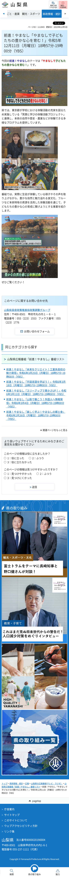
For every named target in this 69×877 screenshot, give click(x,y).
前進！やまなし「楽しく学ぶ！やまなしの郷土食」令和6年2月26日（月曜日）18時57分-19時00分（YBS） (35, 415)
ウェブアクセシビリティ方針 (21, 826)
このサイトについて (15, 820)
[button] (53, 5)
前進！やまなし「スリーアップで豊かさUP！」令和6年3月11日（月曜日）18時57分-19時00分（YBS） (36, 392)
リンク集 (9, 831)
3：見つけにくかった (19, 478)
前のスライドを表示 (3, 14)
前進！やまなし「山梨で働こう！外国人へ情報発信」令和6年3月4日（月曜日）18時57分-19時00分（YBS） (35, 402)
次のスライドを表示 (65, 14)
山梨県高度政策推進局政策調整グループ (27, 310)
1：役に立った (15, 458)
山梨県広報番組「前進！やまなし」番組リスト (36, 359)
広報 (27, 783)
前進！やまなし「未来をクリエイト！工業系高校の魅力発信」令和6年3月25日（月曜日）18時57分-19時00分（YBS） (35, 372)
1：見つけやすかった (19, 474)
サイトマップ (12, 815)
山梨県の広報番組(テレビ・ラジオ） (46, 783)
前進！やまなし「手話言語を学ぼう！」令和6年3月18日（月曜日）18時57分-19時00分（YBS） (36, 383)
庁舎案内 (9, 809)
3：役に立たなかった (19, 462)
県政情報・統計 (16, 783)
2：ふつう (38, 458)
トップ (4, 783)
